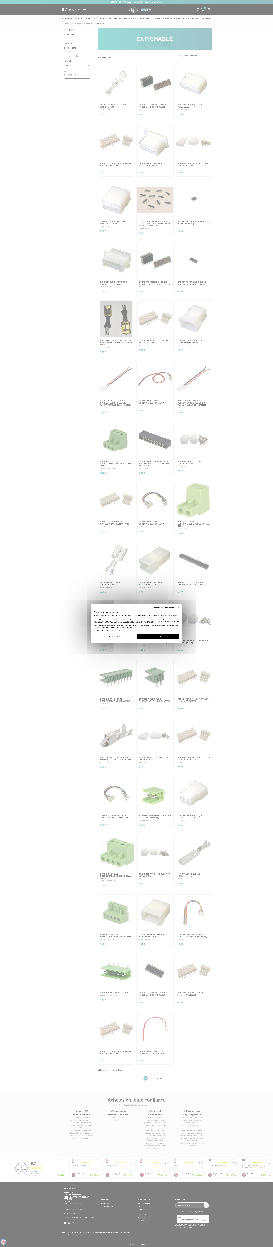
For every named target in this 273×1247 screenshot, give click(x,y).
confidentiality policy (114, 630)
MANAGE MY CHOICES (115, 637)
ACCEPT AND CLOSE (158, 637)
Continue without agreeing (163, 607)
